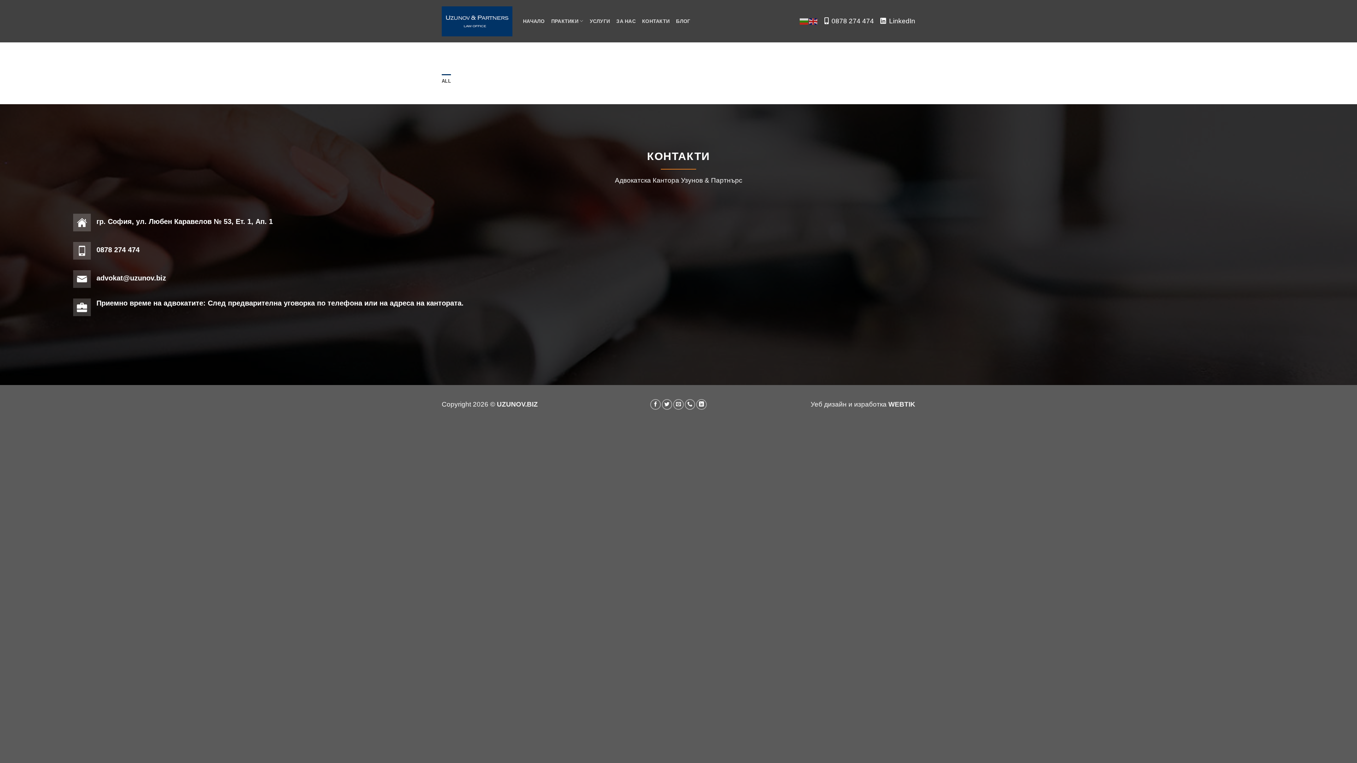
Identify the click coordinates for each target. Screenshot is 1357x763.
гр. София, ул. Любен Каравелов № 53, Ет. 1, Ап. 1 (184, 221)
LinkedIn (902, 21)
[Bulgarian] (804, 21)
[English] (813, 21)
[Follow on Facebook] (655, 404)
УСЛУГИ (600, 21)
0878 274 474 (853, 21)
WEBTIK (901, 404)
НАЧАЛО (534, 21)
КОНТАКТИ (656, 21)
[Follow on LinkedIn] (701, 404)
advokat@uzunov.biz (131, 278)
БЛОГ (683, 21)
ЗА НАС (626, 21)
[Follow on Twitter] (667, 404)
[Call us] (690, 404)
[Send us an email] (678, 404)
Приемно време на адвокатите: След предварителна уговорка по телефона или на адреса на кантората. (280, 303)
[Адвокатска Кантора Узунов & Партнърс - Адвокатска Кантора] (477, 21)
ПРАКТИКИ (564, 21)
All (446, 81)
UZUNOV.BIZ (517, 404)
